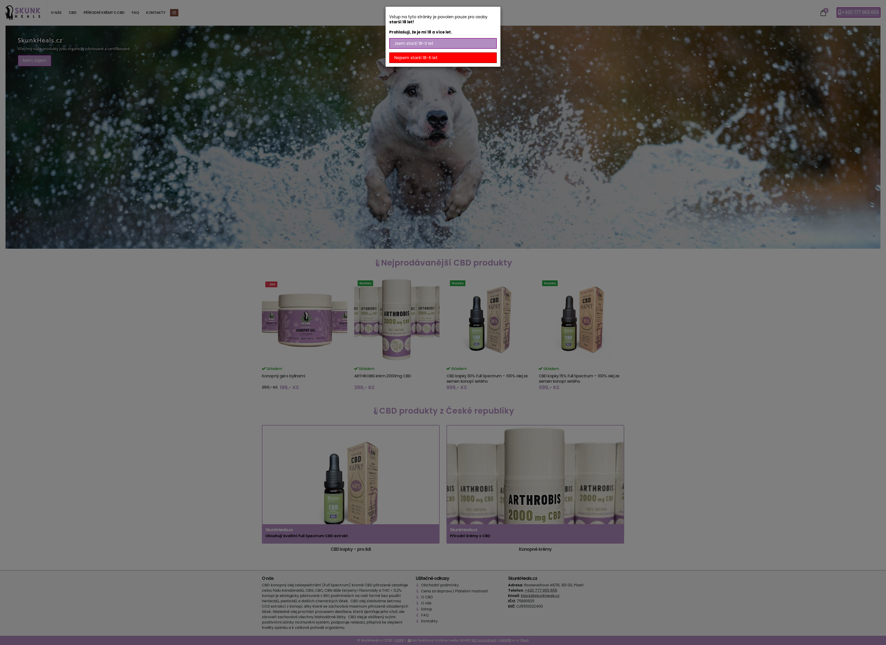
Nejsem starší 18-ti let (415, 58)
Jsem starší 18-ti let (413, 43)
